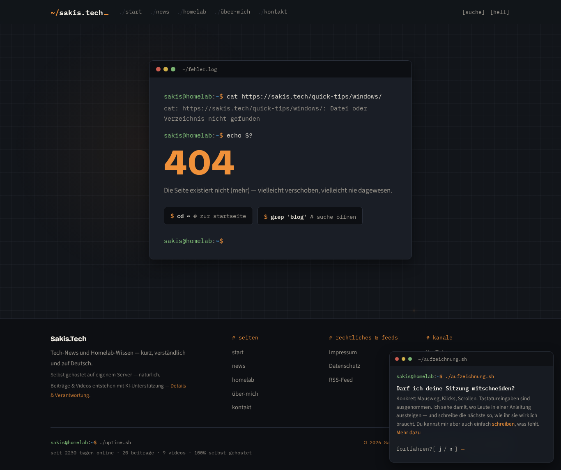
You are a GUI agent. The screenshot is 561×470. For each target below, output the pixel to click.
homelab (194, 12)
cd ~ (208, 215)
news (162, 12)
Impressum (343, 352)
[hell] (500, 12)
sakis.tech (77, 12)
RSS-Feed (341, 380)
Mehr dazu (408, 432)
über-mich (235, 12)
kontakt (275, 12)
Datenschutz (344, 366)
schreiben (503, 424)
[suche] (473, 12)
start (133, 12)
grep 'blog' (310, 216)
